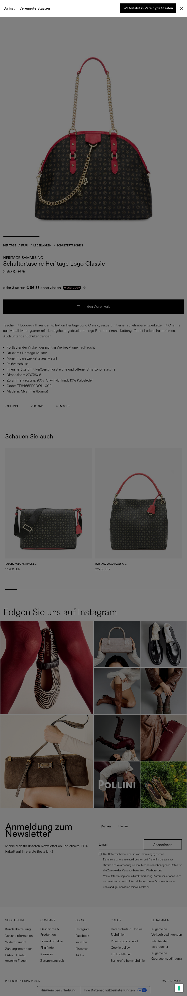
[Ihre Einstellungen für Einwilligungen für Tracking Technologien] (179, 988)
